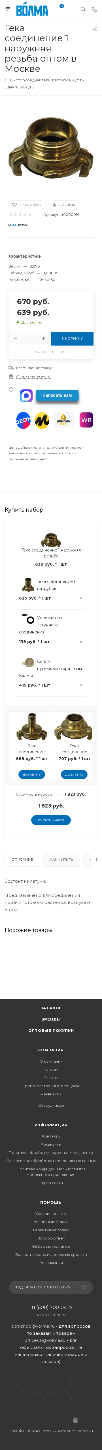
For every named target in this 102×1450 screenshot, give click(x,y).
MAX (80, 1384)
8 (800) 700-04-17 (52, 1307)
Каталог (51, 1008)
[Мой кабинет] (72, 9)
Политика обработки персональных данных (51, 1152)
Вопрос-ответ (51, 1238)
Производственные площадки (51, 1086)
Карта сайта (51, 1182)
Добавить (32, 774)
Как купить (61, 859)
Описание (22, 859)
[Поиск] (83, 9)
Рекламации (51, 1262)
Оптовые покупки (51, 1030)
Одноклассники (66, 1384)
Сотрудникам (51, 1105)
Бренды (51, 1019)
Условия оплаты (51, 1213)
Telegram (37, 1384)
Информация (51, 1125)
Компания (50, 1050)
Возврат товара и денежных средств (51, 1254)
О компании (51, 1061)
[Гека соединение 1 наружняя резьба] (51, 147)
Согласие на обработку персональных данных (51, 1160)
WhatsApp (51, 1398)
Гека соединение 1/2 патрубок (32, 751)
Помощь (51, 1202)
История (51, 1069)
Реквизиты (51, 1094)
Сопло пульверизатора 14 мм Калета (50, 668)
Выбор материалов (51, 1246)
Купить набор (51, 820)
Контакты (51, 1136)
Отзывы (51, 1077)
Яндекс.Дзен (66, 1398)
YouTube (51, 1384)
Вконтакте (22, 1384)
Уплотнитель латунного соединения (41, 625)
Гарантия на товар (51, 1230)
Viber (37, 1398)
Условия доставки (51, 1221)
